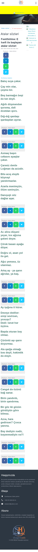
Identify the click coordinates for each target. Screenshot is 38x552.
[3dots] (36, 3)
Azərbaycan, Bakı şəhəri (12, 496)
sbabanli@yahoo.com (11, 504)
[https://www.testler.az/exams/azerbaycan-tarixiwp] (16, 132)
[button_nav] (3, 3)
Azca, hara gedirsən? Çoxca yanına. (11, 422)
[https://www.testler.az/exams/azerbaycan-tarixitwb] (21, 132)
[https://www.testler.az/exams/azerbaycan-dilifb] (4, 145)
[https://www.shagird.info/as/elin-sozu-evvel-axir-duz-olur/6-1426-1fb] (6, 55)
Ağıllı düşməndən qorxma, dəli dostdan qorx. (11, 107)
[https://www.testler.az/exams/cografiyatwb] (21, 286)
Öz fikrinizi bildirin (6, 78)
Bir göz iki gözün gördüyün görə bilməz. (11, 410)
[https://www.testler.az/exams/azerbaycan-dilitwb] (21, 145)
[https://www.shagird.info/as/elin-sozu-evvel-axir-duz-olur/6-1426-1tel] (6, 61)
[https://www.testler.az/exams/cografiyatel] (10, 286)
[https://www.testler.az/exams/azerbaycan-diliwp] (16, 145)
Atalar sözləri (5, 28)
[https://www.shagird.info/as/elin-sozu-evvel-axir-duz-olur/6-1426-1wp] (6, 66)
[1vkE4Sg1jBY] (19, 13)
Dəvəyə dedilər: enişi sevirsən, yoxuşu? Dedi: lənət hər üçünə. (10, 319)
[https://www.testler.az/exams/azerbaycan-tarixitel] (10, 132)
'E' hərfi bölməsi (17, 28)
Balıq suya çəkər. (11, 81)
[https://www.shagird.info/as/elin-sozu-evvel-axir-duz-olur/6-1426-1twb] (6, 72)
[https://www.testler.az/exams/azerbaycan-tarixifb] (4, 132)
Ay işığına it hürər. (12, 307)
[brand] (19, 532)
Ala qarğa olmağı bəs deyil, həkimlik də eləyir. (12, 352)
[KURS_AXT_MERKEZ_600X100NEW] (19, 9)
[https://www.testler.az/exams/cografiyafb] (4, 286)
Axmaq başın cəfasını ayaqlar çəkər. (10, 156)
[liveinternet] (19, 543)
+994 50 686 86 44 (10, 500)
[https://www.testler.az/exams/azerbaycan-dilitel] (10, 145)
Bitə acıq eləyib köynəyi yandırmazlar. (10, 177)
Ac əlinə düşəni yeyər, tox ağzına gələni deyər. (11, 235)
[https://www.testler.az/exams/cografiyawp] (16, 286)
